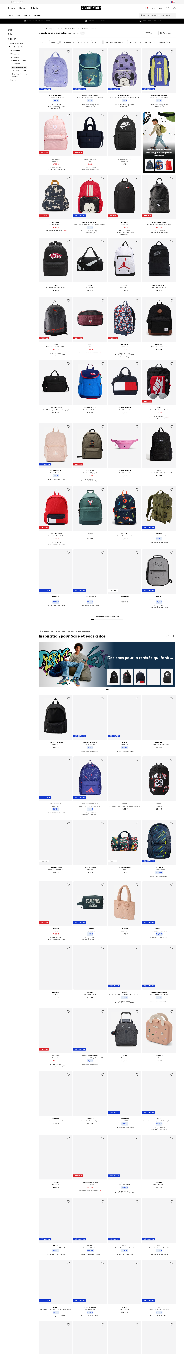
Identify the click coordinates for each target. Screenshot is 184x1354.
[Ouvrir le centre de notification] (160, 8)
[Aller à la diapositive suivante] (173, 636)
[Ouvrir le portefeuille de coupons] (146, 8)
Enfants (34, 8)
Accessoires (76, 29)
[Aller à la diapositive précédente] (160, 636)
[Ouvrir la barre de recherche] (140, 15)
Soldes (53, 42)
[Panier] (174, 8)
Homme (23, 8)
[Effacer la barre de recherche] (174, 15)
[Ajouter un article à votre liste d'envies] (68, 51)
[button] (150, 33)
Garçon (51, 29)
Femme (11, 8)
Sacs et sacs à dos (92, 29)
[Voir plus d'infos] (55, 108)
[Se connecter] (153, 8)
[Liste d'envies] (167, 8)
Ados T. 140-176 (62, 29)
